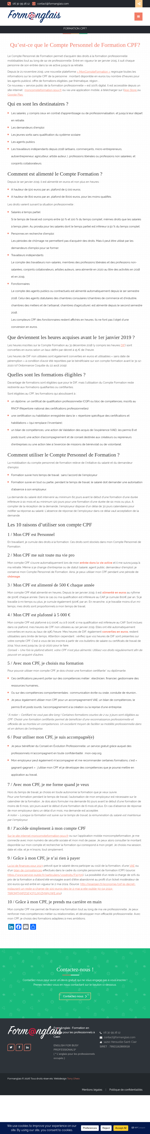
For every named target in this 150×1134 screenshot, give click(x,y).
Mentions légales (92, 1089)
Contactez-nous (73, 996)
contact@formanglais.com (53, 3)
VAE (132, 865)
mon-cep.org (93, 753)
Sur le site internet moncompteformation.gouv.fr (38, 835)
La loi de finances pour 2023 (25, 865)
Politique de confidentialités (125, 1089)
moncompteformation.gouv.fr (43, 90)
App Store (130, 90)
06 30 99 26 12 (21, 3)
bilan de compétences (28, 870)
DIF (123, 345)
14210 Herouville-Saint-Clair (120, 1041)
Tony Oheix (73, 1078)
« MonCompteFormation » (93, 71)
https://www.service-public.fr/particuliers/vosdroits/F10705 (45, 875)
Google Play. (15, 94)
